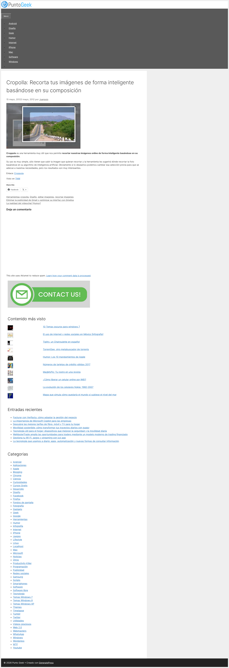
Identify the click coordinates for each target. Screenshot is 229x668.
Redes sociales (21, 573)
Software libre (20, 590)
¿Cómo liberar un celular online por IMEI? (64, 379)
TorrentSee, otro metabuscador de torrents (66, 349)
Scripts (16, 580)
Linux (16, 543)
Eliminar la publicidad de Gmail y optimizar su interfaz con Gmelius (40, 200)
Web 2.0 (17, 627)
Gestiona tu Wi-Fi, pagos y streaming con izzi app (39, 437)
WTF (15, 644)
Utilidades (18, 620)
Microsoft (18, 553)
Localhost (18, 546)
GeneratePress (46, 662)
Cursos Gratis (20, 485)
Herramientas (13, 197)
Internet (12, 42)
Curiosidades (20, 482)
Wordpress (18, 641)
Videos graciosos (22, 624)
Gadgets (17, 509)
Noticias (17, 556)
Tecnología (19, 593)
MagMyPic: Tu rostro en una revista (62, 372)
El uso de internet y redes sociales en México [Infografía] (73, 334)
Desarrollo (18, 489)
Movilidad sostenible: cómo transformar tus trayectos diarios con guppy (51, 427)
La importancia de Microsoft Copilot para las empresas (42, 421)
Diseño (12, 28)
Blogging (17, 472)
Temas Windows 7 (23, 597)
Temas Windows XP (23, 604)
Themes (17, 607)
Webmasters (19, 631)
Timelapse (18, 610)
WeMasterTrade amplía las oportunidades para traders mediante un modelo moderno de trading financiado (70, 434)
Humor (12, 37)
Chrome (17, 475)
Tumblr (16, 614)
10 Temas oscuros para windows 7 (61, 326)
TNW (17, 178)
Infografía (18, 526)
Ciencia (17, 478)
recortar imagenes (64, 197)
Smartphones (20, 583)
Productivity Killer (22, 563)
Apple (16, 468)
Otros (16, 560)
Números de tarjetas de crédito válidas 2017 (66, 364)
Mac (11, 52)
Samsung (18, 577)
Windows (13, 61)
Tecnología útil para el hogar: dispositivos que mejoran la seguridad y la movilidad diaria (60, 431)
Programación (20, 566)
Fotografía (18, 506)
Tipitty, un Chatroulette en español (61, 341)
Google (17, 516)
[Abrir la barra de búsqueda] (3, 11)
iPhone (12, 47)
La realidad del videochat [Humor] (23, 203)
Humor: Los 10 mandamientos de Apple (64, 357)
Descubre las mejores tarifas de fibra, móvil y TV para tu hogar (46, 424)
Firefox (16, 499)
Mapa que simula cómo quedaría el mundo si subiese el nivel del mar (79, 394)
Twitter (16, 617)
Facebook (18, 495)
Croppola (19, 173)
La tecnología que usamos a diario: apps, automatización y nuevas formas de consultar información (66, 441)
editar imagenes (46, 197)
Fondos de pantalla (23, 502)
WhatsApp (18, 634)
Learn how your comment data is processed (68, 275)
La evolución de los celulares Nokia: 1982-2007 (68, 387)
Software (13, 57)
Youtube (17, 647)
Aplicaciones (19, 465)
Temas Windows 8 (23, 600)
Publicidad (18, 570)
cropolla (24, 197)
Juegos (17, 536)
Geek (11, 33)
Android (13, 23)
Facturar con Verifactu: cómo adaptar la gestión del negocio (45, 417)
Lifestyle (17, 539)
